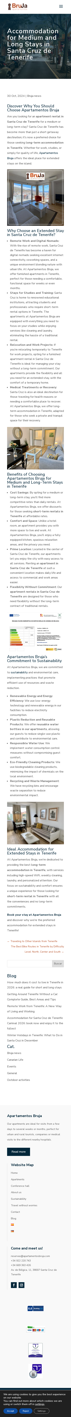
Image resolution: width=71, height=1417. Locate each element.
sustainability (19, 672)
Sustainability (18, 1199)
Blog (13, 1218)
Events (11, 1067)
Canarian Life (15, 1060)
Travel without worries (24, 1205)
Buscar (58, 963)
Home (14, 1173)
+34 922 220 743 (21, 1260)
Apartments (17, 1179)
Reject (26, 1411)
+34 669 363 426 (21, 1265)
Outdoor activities (18, 1080)
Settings (42, 1411)
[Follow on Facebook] (14, 1285)
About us (16, 1192)
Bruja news (34, 96)
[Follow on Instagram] (21, 1285)
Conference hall (20, 1186)
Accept (10, 1411)
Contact (15, 1212)
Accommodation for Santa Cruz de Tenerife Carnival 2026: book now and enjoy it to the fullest (35, 1023)
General (12, 1073)
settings (39, 1404)
